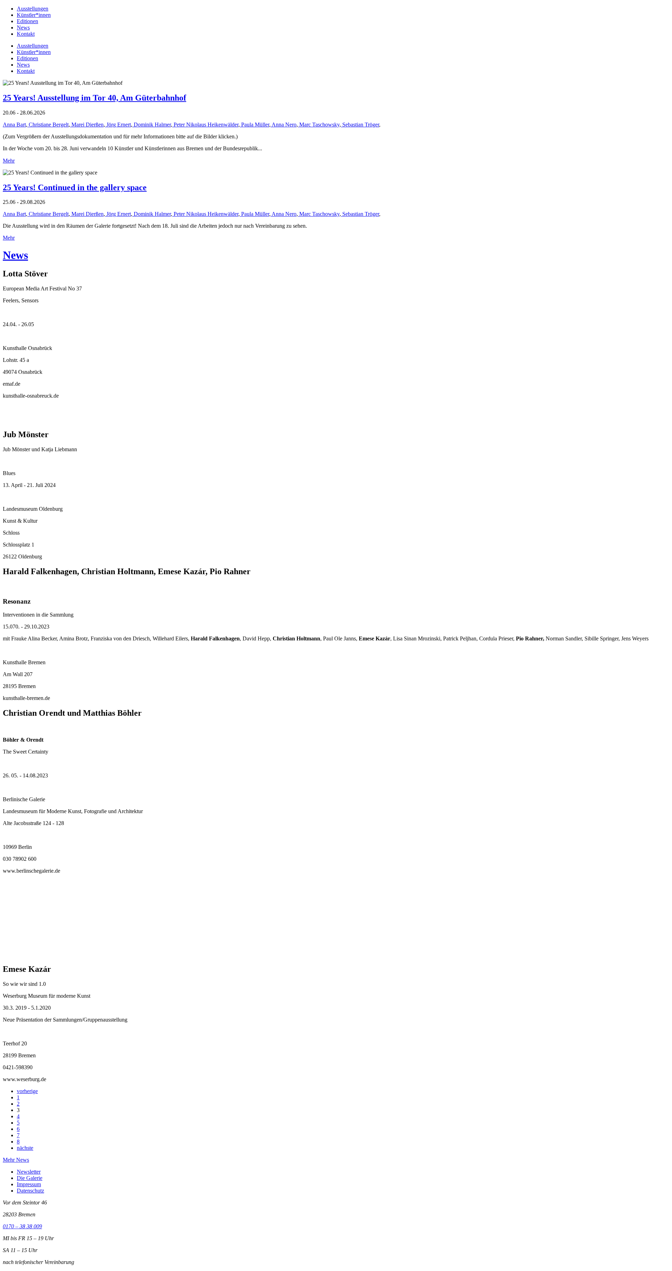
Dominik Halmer (151, 125)
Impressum (29, 1184)
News (23, 27)
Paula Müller (254, 125)
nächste (25, 1148)
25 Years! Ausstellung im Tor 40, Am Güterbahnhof (94, 97)
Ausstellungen (32, 9)
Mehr (9, 161)
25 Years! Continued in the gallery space (75, 187)
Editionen (27, 21)
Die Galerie (29, 1178)
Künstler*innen (34, 15)
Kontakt (26, 34)
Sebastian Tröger (360, 125)
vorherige (27, 1091)
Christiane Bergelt (48, 125)
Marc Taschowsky (319, 125)
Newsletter (29, 1172)
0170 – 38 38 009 (22, 1226)
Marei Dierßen (87, 125)
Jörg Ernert (118, 125)
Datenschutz (30, 1191)
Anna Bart (14, 125)
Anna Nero (283, 125)
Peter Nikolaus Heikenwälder (205, 125)
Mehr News (16, 1160)
